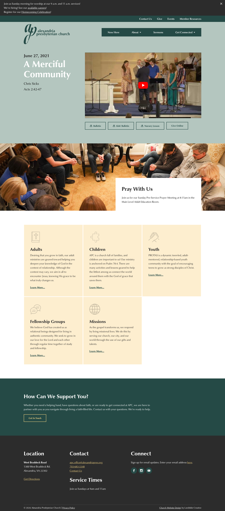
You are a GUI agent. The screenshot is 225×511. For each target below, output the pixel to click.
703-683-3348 (77, 466)
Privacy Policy (68, 508)
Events (170, 19)
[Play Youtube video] (143, 85)
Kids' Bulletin (122, 125)
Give (159, 19)
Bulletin (96, 125)
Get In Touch (35, 418)
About (135, 32)
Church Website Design (170, 507)
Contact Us (145, 19)
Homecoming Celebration (36, 12)
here (189, 462)
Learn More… (37, 287)
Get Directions (32, 479)
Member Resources (190, 19)
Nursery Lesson (151, 125)
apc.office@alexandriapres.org (86, 462)
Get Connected (183, 32)
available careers (37, 8)
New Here (113, 32)
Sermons (158, 32)
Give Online (177, 125)
